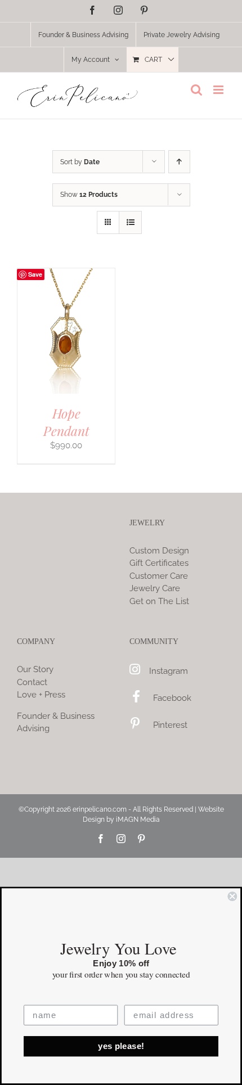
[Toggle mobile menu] (219, 90)
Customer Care (158, 576)
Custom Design (159, 551)
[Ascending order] (179, 161)
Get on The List (159, 601)
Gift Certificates (159, 563)
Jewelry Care (154, 588)
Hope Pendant (66, 421)
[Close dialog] (232, 896)
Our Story (35, 669)
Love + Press (41, 695)
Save (35, 274)
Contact (32, 682)
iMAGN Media (138, 819)
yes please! (121, 1046)
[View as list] (130, 222)
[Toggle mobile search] (196, 90)
